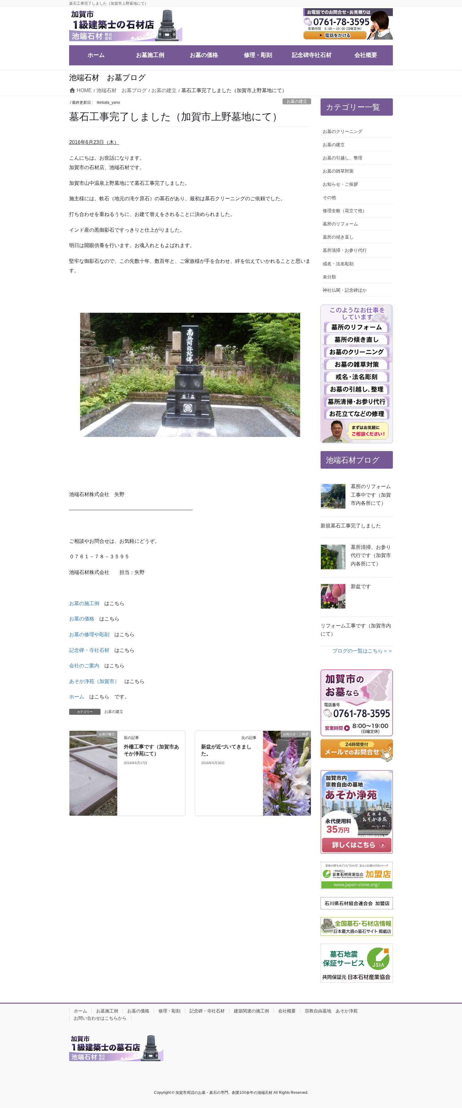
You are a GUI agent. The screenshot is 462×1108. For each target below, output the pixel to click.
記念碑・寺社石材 (89, 650)
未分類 (329, 276)
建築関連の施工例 (251, 1010)
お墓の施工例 (84, 603)
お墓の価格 (81, 618)
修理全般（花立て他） (345, 210)
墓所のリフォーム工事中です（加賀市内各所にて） (371, 495)
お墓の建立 (297, 101)
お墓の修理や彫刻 (89, 634)
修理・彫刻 (169, 1010)
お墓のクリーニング (342, 131)
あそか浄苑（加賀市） (94, 681)
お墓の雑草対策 (338, 171)
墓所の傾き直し (338, 237)
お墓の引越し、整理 (342, 157)
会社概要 (287, 1010)
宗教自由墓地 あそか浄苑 (331, 1010)
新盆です (361, 586)
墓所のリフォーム (340, 223)
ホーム (76, 696)
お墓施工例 (107, 1010)
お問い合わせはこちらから (100, 1018)
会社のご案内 (84, 665)
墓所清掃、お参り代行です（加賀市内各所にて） (371, 555)
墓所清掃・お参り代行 (345, 250)
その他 (329, 197)
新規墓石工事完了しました (351, 525)
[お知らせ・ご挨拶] (287, 772)
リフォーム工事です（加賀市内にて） (356, 630)
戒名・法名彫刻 (338, 263)
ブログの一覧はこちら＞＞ (363, 650)
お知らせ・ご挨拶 (340, 184)
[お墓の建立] (93, 744)
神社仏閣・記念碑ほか (345, 290)
